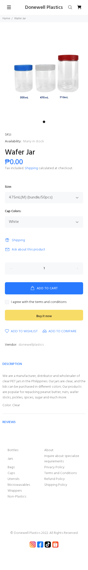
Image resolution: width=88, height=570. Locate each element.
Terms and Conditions (60, 473)
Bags (11, 467)
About (49, 450)
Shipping (31, 168)
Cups (11, 473)
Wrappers (15, 491)
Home (6, 18)
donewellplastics (31, 345)
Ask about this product (28, 249)
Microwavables (19, 485)
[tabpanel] (44, 74)
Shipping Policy (55, 485)
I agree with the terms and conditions (38, 302)
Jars (10, 459)
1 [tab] (44, 122)
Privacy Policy (54, 467)
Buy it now (44, 316)
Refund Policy (54, 479)
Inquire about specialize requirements (61, 458)
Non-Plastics (17, 496)
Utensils (13, 479)
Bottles (13, 450)
